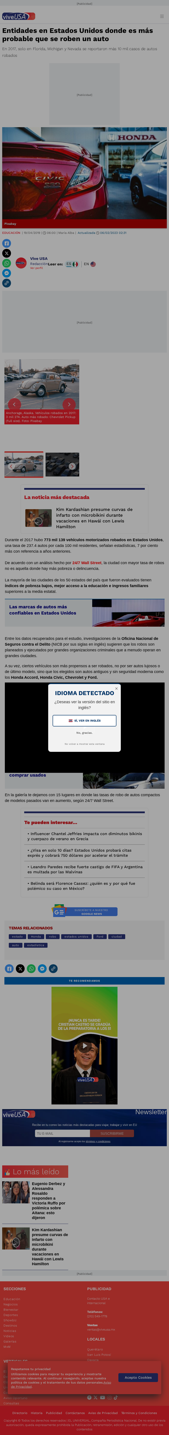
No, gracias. (84, 732)
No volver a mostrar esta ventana (85, 744)
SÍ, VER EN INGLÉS (85, 720)
